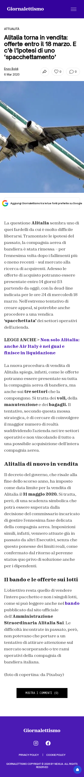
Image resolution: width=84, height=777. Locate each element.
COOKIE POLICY (55, 754)
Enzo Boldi (11, 68)
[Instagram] (36, 743)
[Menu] (73, 9)
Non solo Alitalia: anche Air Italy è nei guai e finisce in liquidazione (42, 346)
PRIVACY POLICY (29, 754)
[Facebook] (48, 743)
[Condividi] (44, 71)
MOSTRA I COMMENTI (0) (42, 693)
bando (72, 603)
